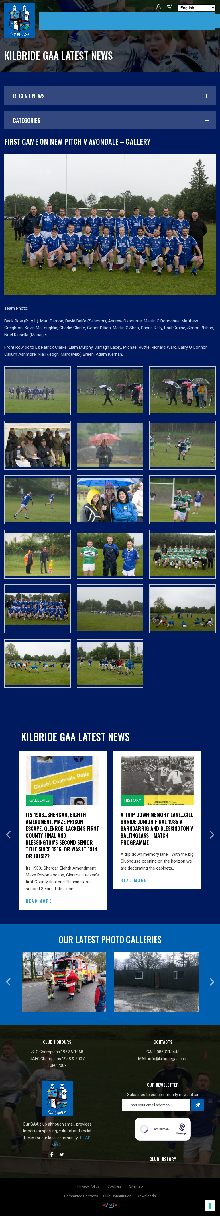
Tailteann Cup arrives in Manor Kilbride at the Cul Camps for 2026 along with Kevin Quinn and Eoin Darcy (153, 825)
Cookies (114, 1165)
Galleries (134, 800)
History (37, 800)
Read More (39, 880)
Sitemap (136, 1165)
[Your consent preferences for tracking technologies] (210, 1205)
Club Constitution (117, 1175)
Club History (163, 1138)
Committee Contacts (81, 1175)
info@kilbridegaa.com (168, 1038)
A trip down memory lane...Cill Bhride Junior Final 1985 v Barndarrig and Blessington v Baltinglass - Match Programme (62, 828)
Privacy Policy (88, 1165)
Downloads (146, 1175)
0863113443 (168, 1031)
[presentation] (8, 824)
